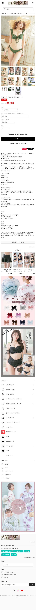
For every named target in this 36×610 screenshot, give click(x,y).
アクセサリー (9, 427)
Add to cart (18, 139)
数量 (2, 126)
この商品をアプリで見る (18, 242)
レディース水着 (10, 394)
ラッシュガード (10, 417)
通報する (32, 247)
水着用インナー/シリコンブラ (13, 403)
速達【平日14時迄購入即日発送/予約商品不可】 (13, 113)
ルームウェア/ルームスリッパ (13, 399)
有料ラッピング (5, 119)
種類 (2, 107)
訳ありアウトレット (11, 432)
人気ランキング (10, 384)
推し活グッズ (9, 455)
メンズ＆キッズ (10, 441)
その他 (7, 450)
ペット (7, 436)
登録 (32, 584)
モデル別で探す (10, 446)
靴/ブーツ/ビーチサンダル (12, 413)
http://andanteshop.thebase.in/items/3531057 (13, 160)
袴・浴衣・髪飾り (10, 389)
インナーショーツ (10, 408)
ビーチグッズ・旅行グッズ (13, 422)
